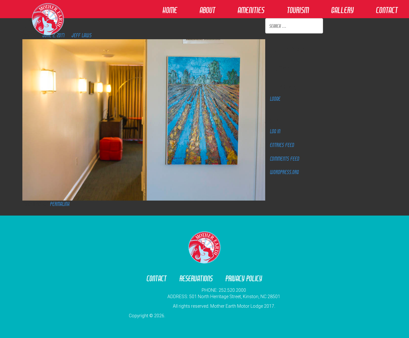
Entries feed (282, 145)
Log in (275, 131)
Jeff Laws (82, 35)
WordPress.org (284, 172)
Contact (387, 10)
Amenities (251, 10)
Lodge (275, 98)
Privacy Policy (244, 278)
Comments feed (284, 158)
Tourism (298, 10)
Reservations (196, 278)
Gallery (342, 10)
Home (170, 10)
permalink (60, 204)
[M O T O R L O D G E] (204, 261)
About (207, 10)
